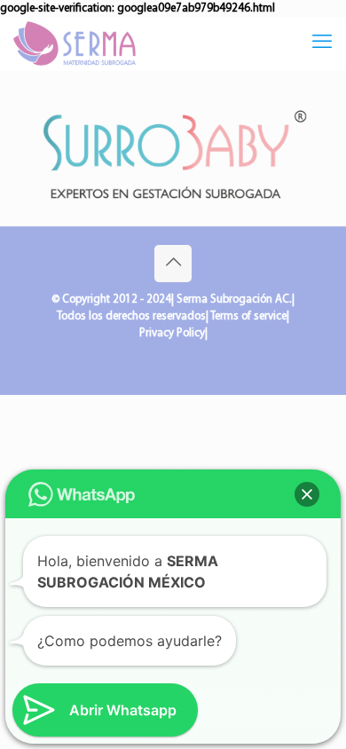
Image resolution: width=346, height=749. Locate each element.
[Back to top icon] (173, 263)
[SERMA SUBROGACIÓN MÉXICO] (74, 43)
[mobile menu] (322, 43)
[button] (307, 494)
